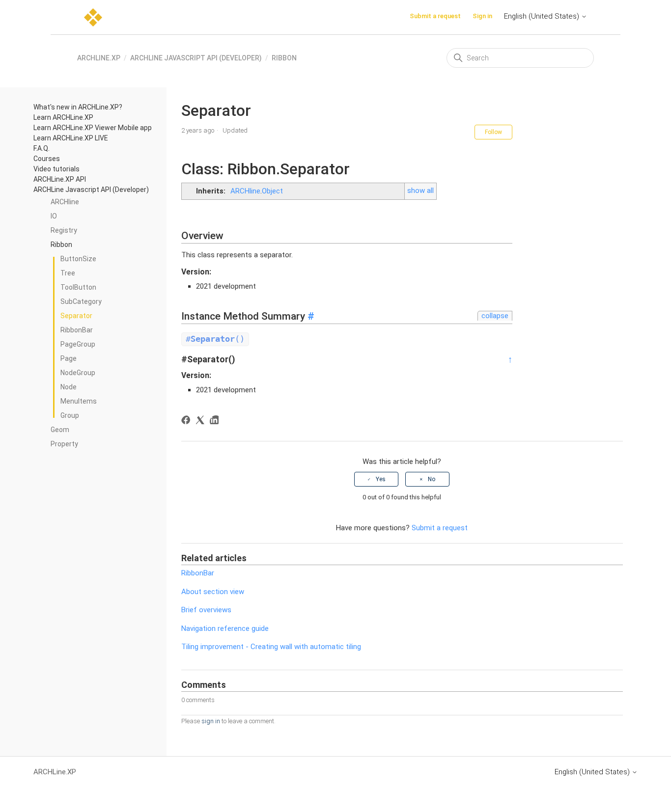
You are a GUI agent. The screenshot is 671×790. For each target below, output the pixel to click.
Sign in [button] (482, 16)
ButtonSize (78, 259)
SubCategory (81, 301)
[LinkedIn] (216, 421)
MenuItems (78, 401)
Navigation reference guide (225, 628)
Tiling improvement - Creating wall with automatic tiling (271, 646)
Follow (493, 132)
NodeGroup (77, 373)
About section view (212, 591)
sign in (210, 721)
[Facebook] (187, 421)
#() (215, 339)
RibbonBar (76, 330)
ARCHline (245, 191)
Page (68, 358)
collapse (494, 315)
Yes (381, 479)
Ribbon (284, 58)
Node (68, 387)
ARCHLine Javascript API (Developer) (196, 58)
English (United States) (542, 16)
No (431, 479)
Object (272, 191)
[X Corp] (202, 421)
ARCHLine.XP (98, 58)
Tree (67, 273)
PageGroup (77, 344)
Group (69, 415)
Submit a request (435, 16)
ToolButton (78, 287)
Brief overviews (206, 609)
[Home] (93, 17)
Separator (76, 316)
